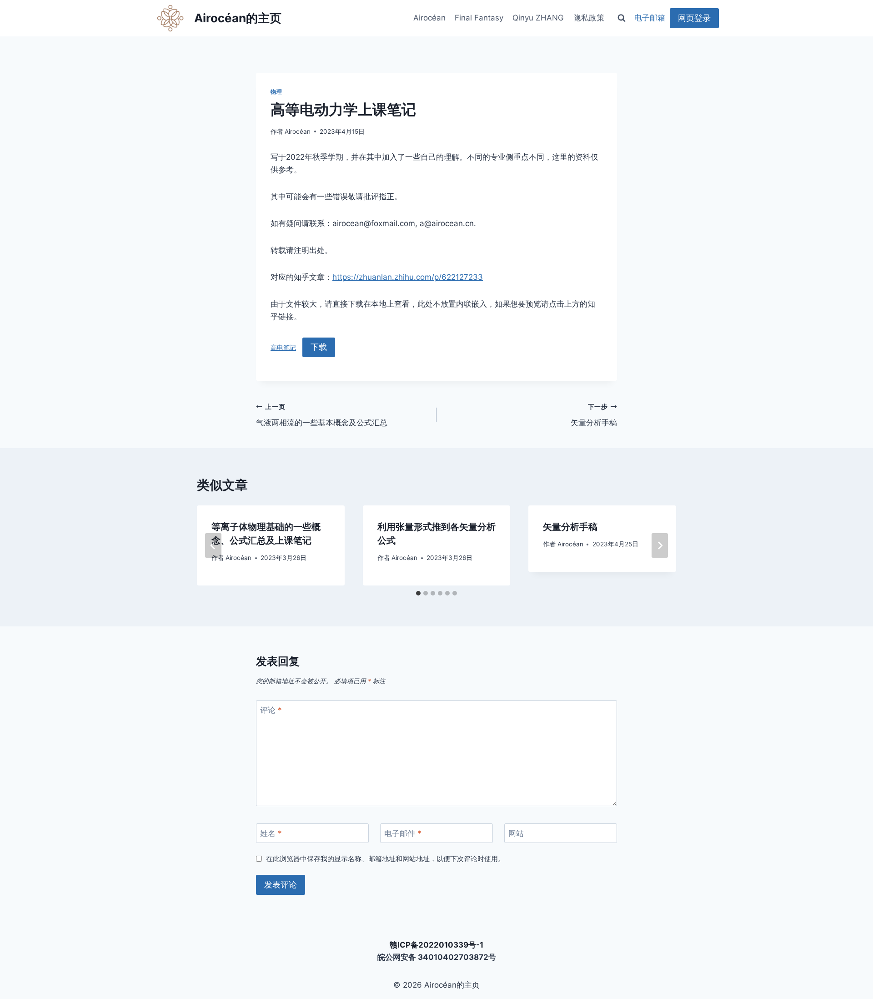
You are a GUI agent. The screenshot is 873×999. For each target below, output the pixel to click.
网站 (516, 833)
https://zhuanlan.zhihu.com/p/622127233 (407, 277)
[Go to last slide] (213, 545)
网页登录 (694, 18)
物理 (276, 91)
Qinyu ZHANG (538, 17)
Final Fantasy (479, 17)
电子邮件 (402, 833)
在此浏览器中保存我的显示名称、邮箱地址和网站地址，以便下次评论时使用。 (385, 858)
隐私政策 (588, 17)
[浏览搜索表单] (621, 18)
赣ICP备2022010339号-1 (436, 944)
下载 (319, 347)
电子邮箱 (649, 17)
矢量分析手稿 (594, 415)
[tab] (418, 593)
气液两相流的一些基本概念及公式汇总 (321, 415)
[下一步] (660, 545)
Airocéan (429, 17)
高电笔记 (283, 347)
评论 (271, 710)
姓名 (271, 833)
